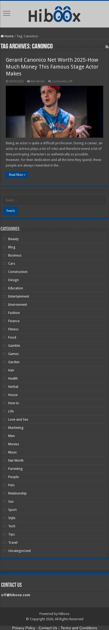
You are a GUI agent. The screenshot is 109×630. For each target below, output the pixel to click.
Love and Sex (18, 419)
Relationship (17, 493)
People (13, 477)
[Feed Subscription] (107, 47)
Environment (17, 305)
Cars (11, 264)
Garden (14, 362)
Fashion (14, 313)
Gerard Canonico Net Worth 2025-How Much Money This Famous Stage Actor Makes (52, 67)
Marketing (16, 428)
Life (11, 411)
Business (14, 255)
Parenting (15, 469)
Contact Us (48, 628)
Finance (14, 321)
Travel (12, 542)
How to (13, 403)
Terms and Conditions (79, 628)
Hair (11, 370)
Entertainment (18, 296)
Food (12, 337)
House (13, 395)
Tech (11, 526)
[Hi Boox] (55, 13)
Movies (13, 444)
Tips (11, 534)
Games (13, 354)
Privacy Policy (23, 628)
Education (15, 288)
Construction (18, 272)
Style (11, 518)
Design (13, 280)
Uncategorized (19, 551)
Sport (12, 510)
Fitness (13, 329)
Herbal (13, 387)
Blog (11, 247)
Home (8, 36)
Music (12, 452)
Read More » (17, 175)
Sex (11, 501)
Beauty (13, 239)
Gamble (14, 346)
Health (13, 378)
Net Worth (38, 81)
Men (11, 436)
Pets (11, 485)
